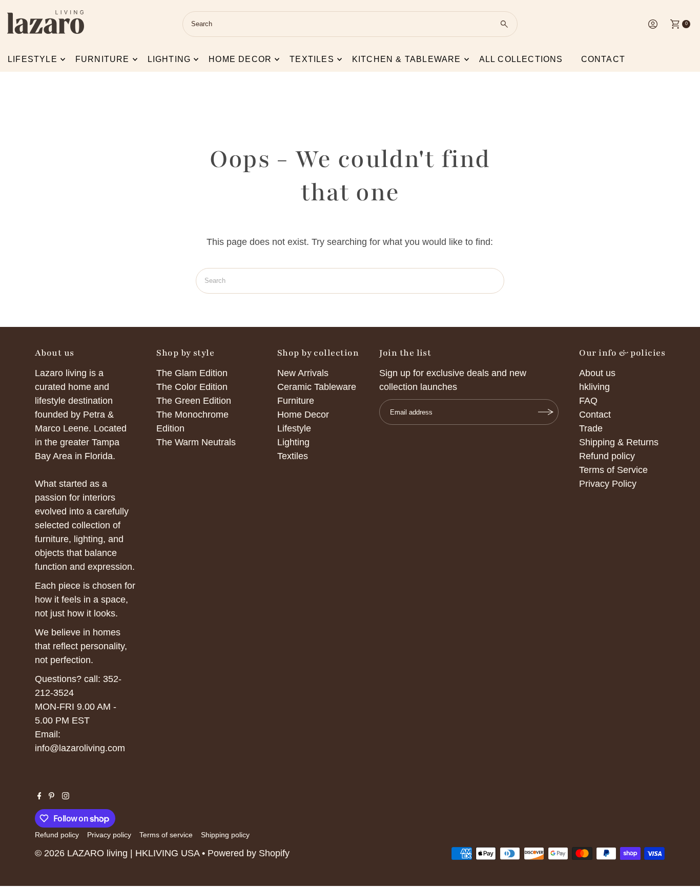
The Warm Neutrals (196, 442)
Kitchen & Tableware (406, 59)
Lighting (169, 59)
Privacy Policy (607, 484)
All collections (521, 59)
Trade (591, 428)
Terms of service (166, 835)
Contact (603, 59)
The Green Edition (193, 401)
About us (597, 373)
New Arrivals (302, 373)
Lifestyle (32, 59)
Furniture (102, 59)
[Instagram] (65, 796)
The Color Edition (192, 387)
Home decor (240, 59)
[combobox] (350, 24)
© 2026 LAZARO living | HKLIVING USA (117, 853)
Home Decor (303, 414)
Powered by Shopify (249, 853)
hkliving (594, 387)
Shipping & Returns (618, 442)
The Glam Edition (192, 373)
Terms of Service (613, 470)
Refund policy (607, 456)
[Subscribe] (546, 412)
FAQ (588, 401)
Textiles (312, 59)
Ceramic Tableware (316, 387)
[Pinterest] (51, 796)
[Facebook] (39, 796)
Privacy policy (109, 835)
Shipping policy (225, 835)
